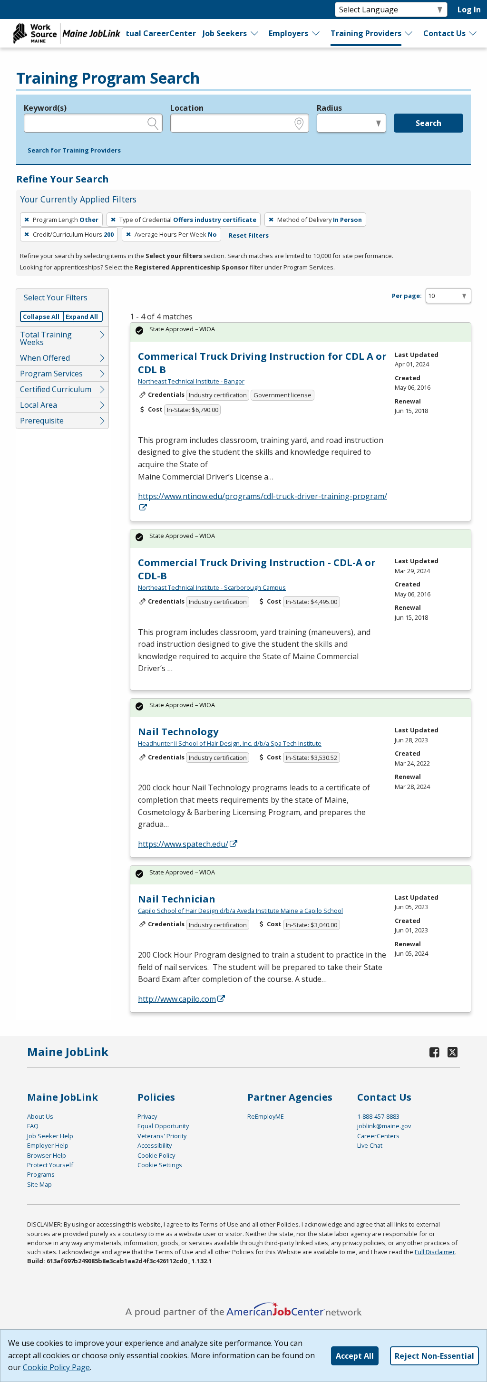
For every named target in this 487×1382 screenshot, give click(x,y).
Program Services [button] (51, 373)
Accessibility (154, 1145)
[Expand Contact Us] (473, 33)
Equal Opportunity (163, 1126)
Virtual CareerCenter (154, 33)
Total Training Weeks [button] (46, 338)
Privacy (147, 1116)
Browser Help (46, 1155)
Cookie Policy (156, 1155)
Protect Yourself (50, 1165)
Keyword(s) (45, 108)
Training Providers (366, 33)
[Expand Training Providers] (409, 33)
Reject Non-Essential (434, 1356)
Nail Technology (178, 731)
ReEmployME (265, 1116)
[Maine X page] (452, 1052)
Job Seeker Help (50, 1136)
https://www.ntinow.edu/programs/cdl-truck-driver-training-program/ (262, 496)
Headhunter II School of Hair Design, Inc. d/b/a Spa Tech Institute (229, 743)
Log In (469, 9)
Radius (329, 108)
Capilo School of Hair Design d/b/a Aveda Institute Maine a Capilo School (240, 910)
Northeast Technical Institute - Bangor (191, 381)
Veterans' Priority (161, 1136)
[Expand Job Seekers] (255, 33)
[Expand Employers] (316, 33)
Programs (41, 1174)
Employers (288, 33)
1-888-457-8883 (378, 1116)
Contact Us (444, 33)
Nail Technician (176, 899)
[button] (74, 150)
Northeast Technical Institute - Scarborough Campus (212, 587)
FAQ (33, 1126)
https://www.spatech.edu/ (183, 844)
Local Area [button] (38, 405)
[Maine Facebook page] (434, 1052)
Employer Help (47, 1145)
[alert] (300, 332)
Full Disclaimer (435, 1252)
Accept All (355, 1356)
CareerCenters (378, 1136)
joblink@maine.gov (384, 1126)
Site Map (39, 1184)
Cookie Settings (159, 1165)
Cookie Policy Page (56, 1367)
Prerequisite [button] (42, 420)
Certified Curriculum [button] (55, 389)
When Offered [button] (45, 358)
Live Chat (369, 1145)
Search (428, 123)
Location (187, 108)
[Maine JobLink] (67, 33)
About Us (40, 1116)
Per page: (407, 295)
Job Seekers (225, 33)
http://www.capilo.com (177, 999)
